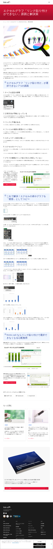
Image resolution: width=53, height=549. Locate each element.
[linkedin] (4, 513)
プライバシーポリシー (15, 542)
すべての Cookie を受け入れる (39, 546)
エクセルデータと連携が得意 (14, 373)
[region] (26, 544)
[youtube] (6, 513)
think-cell (6, 172)
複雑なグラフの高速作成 (16, 376)
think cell (5, 342)
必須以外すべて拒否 (39, 544)
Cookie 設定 (39, 541)
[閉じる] (51, 544)
